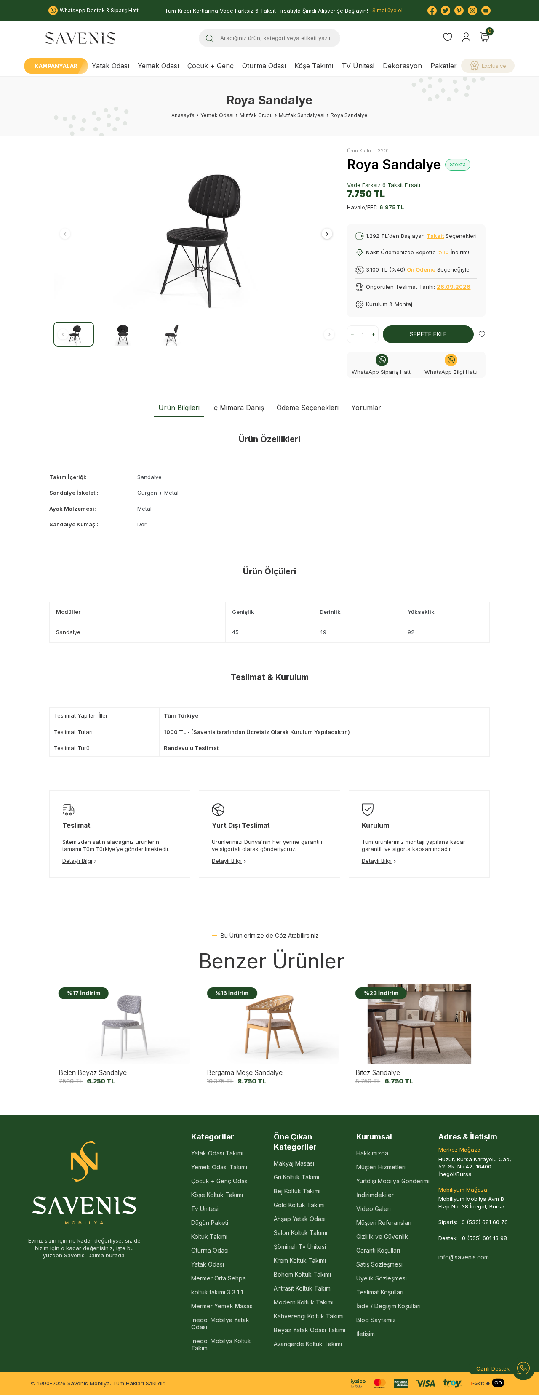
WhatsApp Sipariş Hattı (382, 371)
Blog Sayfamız (376, 1319)
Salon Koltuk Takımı (300, 1232)
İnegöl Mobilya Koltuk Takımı (221, 1344)
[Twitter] (445, 10)
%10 (443, 252)
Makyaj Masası (294, 1163)
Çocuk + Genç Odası (220, 1180)
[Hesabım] (466, 37)
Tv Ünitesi (205, 1208)
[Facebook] (432, 10)
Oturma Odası (264, 65)
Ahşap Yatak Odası (300, 1218)
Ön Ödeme (421, 269)
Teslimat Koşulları (379, 1292)
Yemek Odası (158, 65)
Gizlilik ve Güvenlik (382, 1236)
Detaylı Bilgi (77, 860)
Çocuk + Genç (210, 65)
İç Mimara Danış (238, 407)
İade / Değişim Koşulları (388, 1306)
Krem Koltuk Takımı (300, 1260)
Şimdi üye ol (387, 10)
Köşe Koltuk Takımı (217, 1194)
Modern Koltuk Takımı (304, 1302)
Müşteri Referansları (383, 1222)
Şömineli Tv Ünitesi (300, 1246)
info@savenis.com (463, 1257)
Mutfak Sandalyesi (302, 115)
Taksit (435, 235)
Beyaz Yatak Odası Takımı (309, 1330)
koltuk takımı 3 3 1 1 (217, 1292)
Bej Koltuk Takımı (297, 1191)
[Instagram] (472, 10)
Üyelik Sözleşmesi (381, 1278)
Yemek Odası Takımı (219, 1167)
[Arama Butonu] (209, 38)
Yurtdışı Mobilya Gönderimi (393, 1180)
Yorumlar (366, 407)
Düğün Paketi (209, 1222)
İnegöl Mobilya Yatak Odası (220, 1323)
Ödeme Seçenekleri (308, 407)
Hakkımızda (372, 1153)
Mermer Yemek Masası (222, 1306)
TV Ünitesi (358, 65)
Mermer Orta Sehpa (218, 1278)
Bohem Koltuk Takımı (302, 1274)
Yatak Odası (110, 65)
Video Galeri (373, 1208)
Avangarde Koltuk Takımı (308, 1343)
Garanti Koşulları (378, 1250)
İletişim (365, 1333)
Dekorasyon (402, 65)
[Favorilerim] (448, 38)
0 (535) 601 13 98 (484, 1238)
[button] (65, 234)
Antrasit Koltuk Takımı (303, 1288)
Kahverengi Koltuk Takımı (309, 1316)
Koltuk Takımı (209, 1236)
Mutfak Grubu (256, 115)
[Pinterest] (459, 10)
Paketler (443, 65)
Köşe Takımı (313, 65)
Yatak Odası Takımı (217, 1153)
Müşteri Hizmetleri (381, 1167)
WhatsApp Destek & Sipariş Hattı (100, 10)
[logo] (80, 38)
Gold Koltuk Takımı (299, 1204)
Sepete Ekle (428, 334)
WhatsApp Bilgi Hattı (451, 371)
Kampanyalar (56, 65)
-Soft (477, 1383)
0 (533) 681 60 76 (485, 1222)
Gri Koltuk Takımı (296, 1177)
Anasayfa (183, 115)
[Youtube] (486, 10)
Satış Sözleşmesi (379, 1264)
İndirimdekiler (375, 1194)
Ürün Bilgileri (179, 407)
